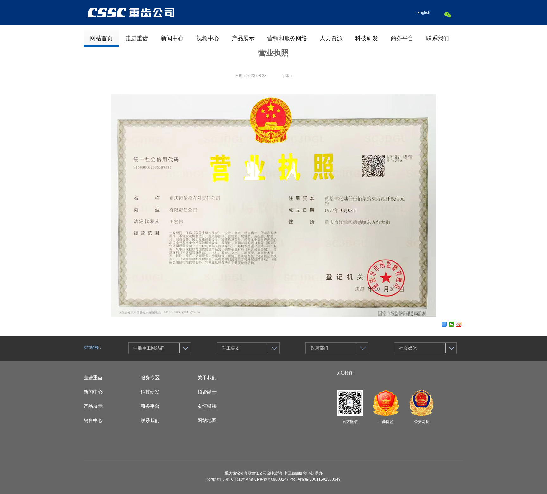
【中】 (310, 76)
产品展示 (243, 38)
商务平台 (402, 38)
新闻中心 (172, 38)
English (423, 12)
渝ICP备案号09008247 (269, 479)
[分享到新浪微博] (459, 324)
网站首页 (101, 38)
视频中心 (207, 38)
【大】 (299, 76)
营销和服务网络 (287, 38)
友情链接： (93, 347)
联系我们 (437, 38)
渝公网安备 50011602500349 (315, 479)
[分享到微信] (451, 324)
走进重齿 (136, 38)
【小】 (321, 76)
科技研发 (366, 38)
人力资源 (331, 38)
